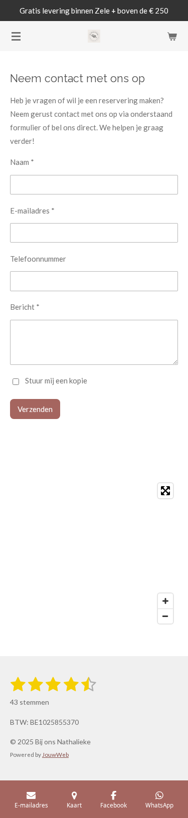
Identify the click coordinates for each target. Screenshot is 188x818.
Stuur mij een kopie (56, 380)
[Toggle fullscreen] (165, 490)
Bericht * (25, 306)
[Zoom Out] (165, 616)
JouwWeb (55, 754)
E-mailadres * (32, 210)
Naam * (22, 161)
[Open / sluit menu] (16, 36)
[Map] (94, 553)
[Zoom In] (165, 600)
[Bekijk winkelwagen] (172, 36)
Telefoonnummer (38, 258)
